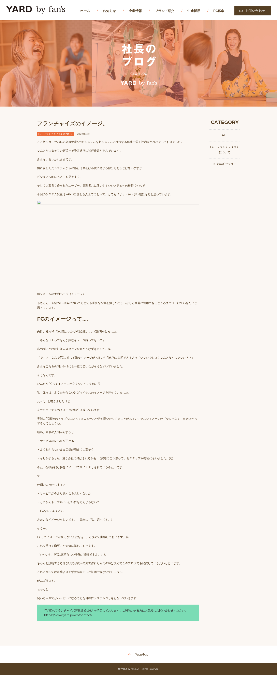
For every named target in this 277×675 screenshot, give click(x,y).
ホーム (85, 11)
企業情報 (135, 11)
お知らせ (109, 11)
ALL (225, 135)
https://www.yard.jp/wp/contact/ (68, 615)
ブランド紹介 (164, 11)
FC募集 (218, 11)
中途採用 (193, 11)
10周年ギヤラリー (224, 164)
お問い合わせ (255, 11)
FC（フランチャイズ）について (224, 149)
